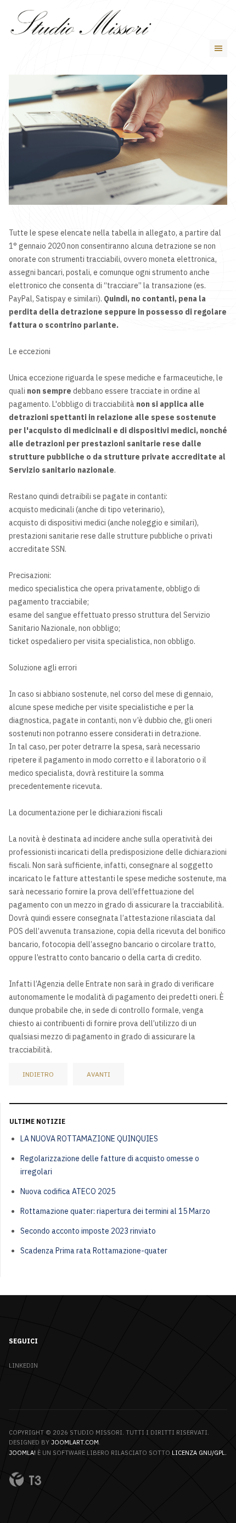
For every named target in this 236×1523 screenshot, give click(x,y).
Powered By (25, 1479)
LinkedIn (23, 1365)
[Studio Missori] (81, 24)
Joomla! (22, 1453)
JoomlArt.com (75, 1442)
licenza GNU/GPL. (199, 1453)
